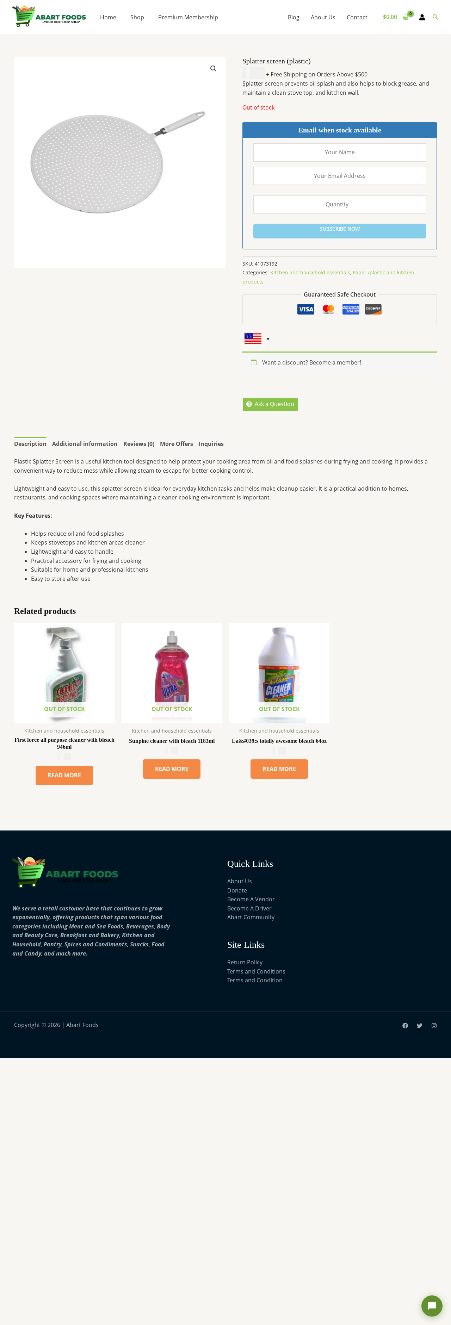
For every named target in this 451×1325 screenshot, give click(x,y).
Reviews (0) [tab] (138, 444)
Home (108, 17)
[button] (435, 17)
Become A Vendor (251, 899)
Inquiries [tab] (211, 444)
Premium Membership (188, 17)
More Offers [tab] (176, 444)
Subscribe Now (340, 228)
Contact (357, 17)
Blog (293, 17)
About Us (323, 17)
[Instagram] (434, 1025)
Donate (237, 890)
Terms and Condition (255, 980)
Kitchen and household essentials (310, 272)
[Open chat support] (432, 1306)
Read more (64, 775)
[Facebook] (405, 1025)
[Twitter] (419, 1025)
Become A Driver (249, 908)
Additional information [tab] (85, 444)
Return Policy (244, 962)
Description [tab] (30, 444)
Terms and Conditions (256, 971)
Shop (137, 17)
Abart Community (250, 917)
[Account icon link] (422, 17)
